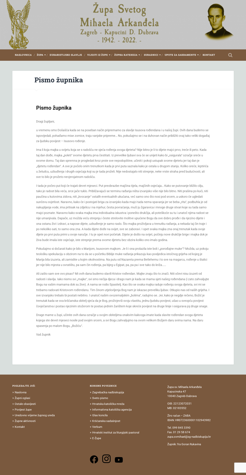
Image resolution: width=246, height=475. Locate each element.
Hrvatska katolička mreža (108, 404)
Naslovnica (23, 54)
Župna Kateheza (126, 54)
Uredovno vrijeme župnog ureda (35, 415)
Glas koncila (100, 415)
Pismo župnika (58, 79)
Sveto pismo (100, 398)
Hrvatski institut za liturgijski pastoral (115, 432)
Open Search (230, 55)
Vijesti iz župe (97, 54)
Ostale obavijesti (25, 404)
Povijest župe (23, 409)
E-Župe (96, 438)
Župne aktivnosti (25, 421)
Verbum (97, 426)
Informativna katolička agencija (112, 409)
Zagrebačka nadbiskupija (108, 392)
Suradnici (151, 54)
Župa (40, 54)
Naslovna (20, 392)
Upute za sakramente (180, 54)
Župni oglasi (22, 398)
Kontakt (209, 54)
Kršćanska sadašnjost (106, 421)
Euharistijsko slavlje (66, 54)
